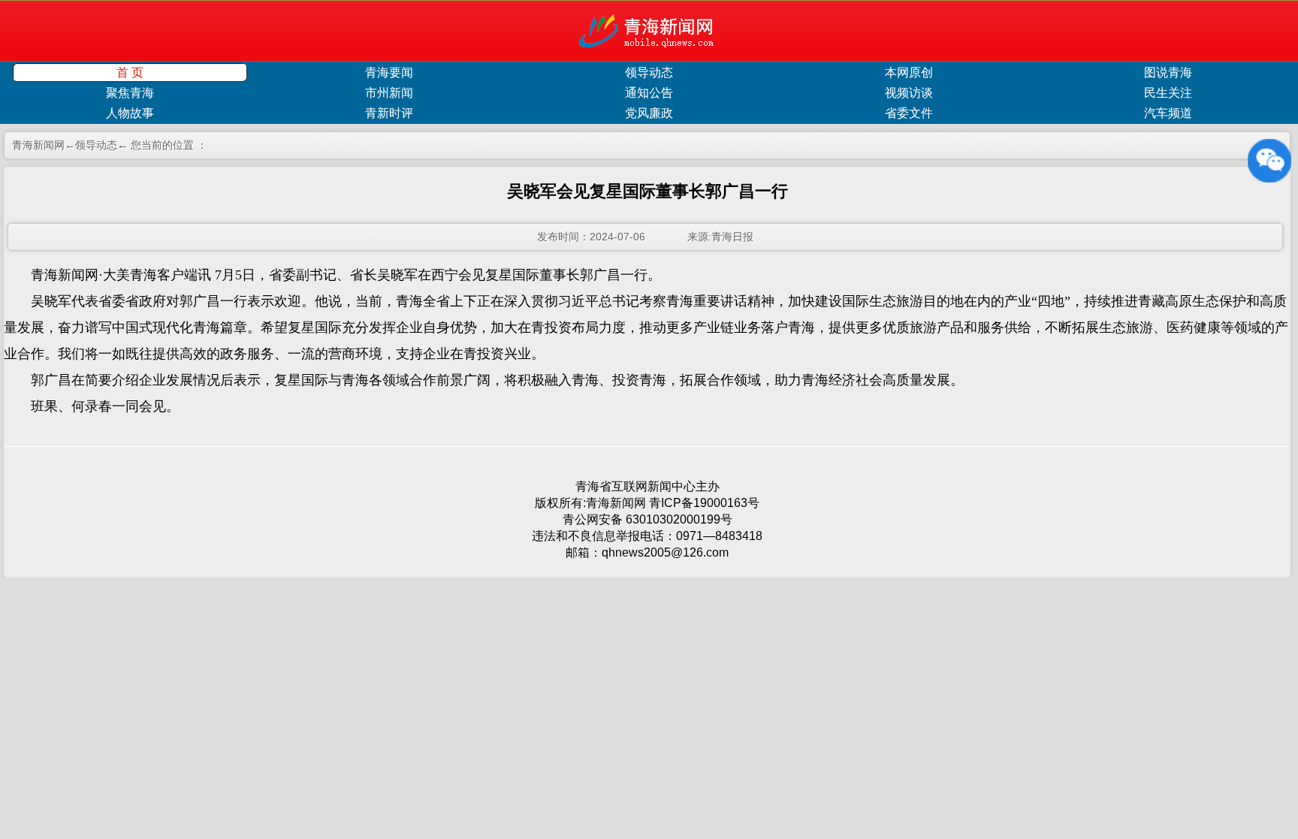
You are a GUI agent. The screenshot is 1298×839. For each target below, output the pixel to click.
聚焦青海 (130, 92)
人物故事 (130, 113)
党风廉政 (649, 113)
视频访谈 (909, 92)
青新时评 (389, 113)
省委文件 (909, 113)
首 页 (129, 72)
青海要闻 (389, 72)
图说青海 (1168, 72)
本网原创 (909, 72)
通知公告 (649, 92)
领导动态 (649, 72)
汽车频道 (1168, 113)
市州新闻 (389, 92)
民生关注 (1168, 92)
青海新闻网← (43, 145)
